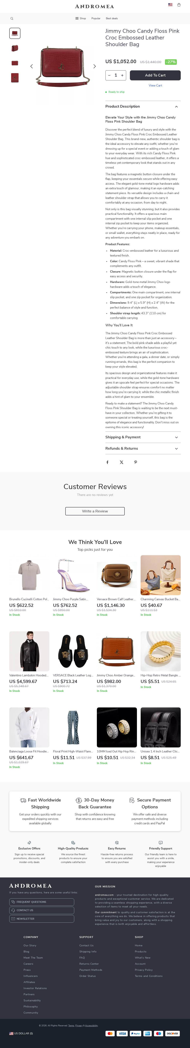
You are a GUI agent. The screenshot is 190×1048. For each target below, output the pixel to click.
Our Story (30, 945)
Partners (29, 994)
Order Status (87, 976)
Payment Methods (91, 970)
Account (140, 964)
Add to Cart (155, 75)
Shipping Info (88, 951)
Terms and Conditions (149, 976)
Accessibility (91, 1025)
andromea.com (104, 895)
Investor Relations (35, 988)
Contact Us (86, 945)
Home (138, 945)
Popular (95, 18)
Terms (71, 1025)
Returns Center (89, 964)
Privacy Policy (144, 970)
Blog (26, 951)
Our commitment (106, 912)
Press (27, 970)
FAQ (82, 958)
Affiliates (29, 982)
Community (31, 1013)
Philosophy (31, 1006)
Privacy (79, 1025)
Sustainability (32, 1000)
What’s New (143, 958)
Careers (28, 964)
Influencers (31, 976)
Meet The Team (33, 958)
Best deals (112, 18)
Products (141, 951)
